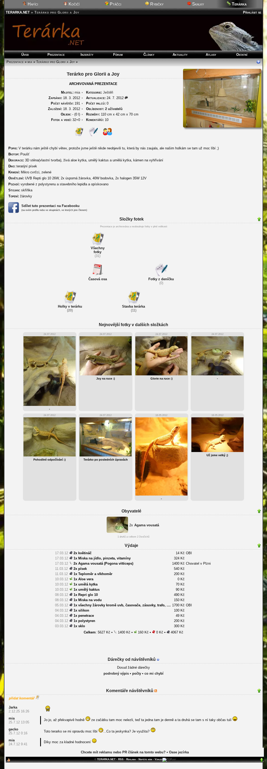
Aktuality (180, 55)
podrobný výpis (116, 673)
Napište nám (145, 759)
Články (148, 55)
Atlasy (211, 55)
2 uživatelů (114, 109)
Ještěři (108, 92)
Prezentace (56, 55)
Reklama (131, 759)
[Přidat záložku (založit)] (9, 761)
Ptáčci (115, 4)
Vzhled (158, 759)
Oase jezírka (179, 752)
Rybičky (156, 4)
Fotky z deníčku (161, 279)
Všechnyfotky (98, 250)
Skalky (197, 4)
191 (65, 103)
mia (30, 62)
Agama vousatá (146, 525)
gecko (13, 729)
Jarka (13, 707)
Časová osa (97, 279)
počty (136, 673)
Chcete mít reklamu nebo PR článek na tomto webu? (123, 752)
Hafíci (32, 4)
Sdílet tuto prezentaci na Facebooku (50, 206)
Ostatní (241, 55)
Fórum (118, 55)
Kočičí (74, 4)
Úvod (25, 55)
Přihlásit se (252, 12)
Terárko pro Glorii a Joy (55, 62)
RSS (121, 759)
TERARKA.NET (18, 12)
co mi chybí (153, 673)
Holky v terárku (70, 306)
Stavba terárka (133, 306)
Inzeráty (87, 55)
